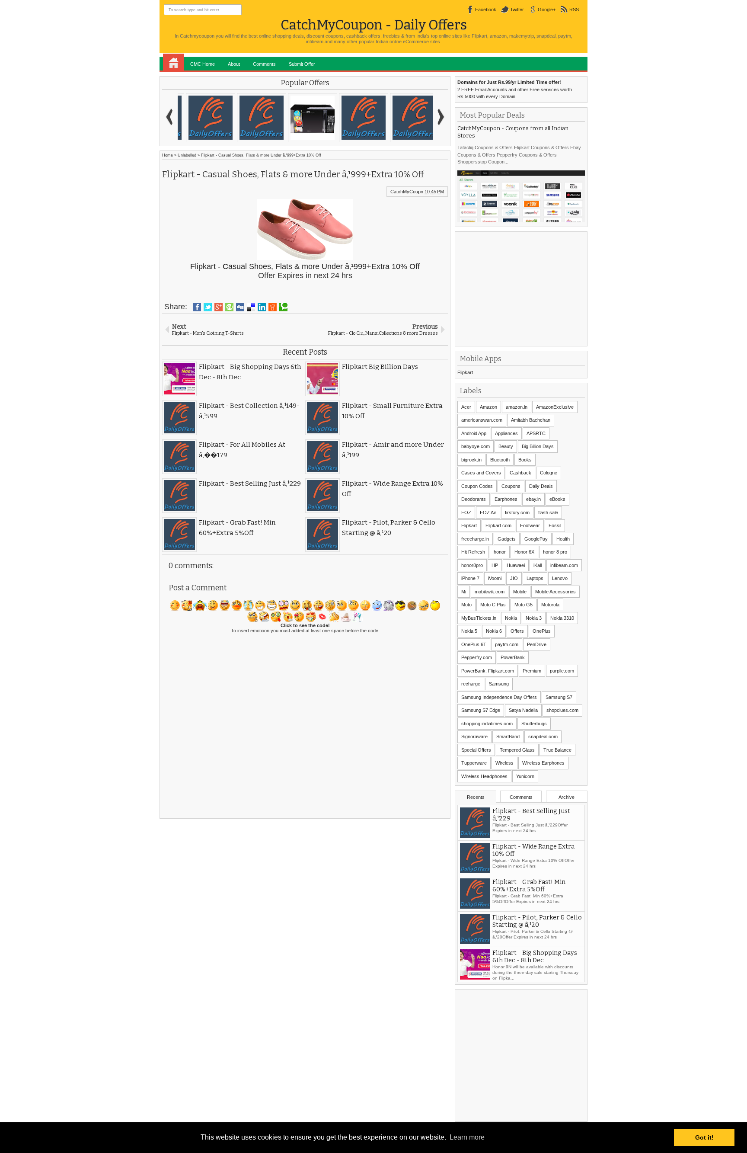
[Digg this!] (240, 307)
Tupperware (474, 762)
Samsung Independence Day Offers (499, 697)
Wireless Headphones (484, 776)
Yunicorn (525, 776)
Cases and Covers (481, 472)
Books (525, 459)
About (234, 64)
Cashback (520, 472)
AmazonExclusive (555, 407)
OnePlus (542, 631)
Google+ (546, 9)
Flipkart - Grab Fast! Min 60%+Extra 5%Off (528, 886)
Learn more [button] (467, 1137)
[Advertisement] (522, 288)
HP (495, 565)
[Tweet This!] (208, 307)
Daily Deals (541, 486)
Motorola (550, 604)
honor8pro (472, 565)
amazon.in (516, 407)
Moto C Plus (493, 604)
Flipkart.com (498, 525)
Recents (476, 797)
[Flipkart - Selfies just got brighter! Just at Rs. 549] (254, 117)
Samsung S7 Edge (480, 710)
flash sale (548, 512)
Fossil (555, 525)
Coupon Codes (477, 486)
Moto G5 (523, 604)
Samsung (499, 683)
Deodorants (473, 499)
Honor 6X (524, 551)
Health (563, 538)
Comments (264, 64)
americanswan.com (481, 420)
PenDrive (536, 644)
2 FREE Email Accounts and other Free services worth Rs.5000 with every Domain (514, 89)
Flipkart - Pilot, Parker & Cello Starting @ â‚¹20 (537, 922)
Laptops (535, 578)
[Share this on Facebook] (197, 307)
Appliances (506, 433)
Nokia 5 (469, 631)
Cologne (548, 472)
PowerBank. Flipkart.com (487, 670)
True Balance (557, 750)
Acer (466, 407)
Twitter (517, 9)
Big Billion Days (538, 446)
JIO (514, 578)
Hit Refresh (473, 551)
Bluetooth (500, 459)
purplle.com (562, 670)
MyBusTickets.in (478, 618)
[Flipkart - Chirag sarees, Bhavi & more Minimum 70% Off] (305, 117)
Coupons (510, 486)
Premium (532, 670)
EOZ (466, 512)
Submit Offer (302, 64)
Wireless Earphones (543, 762)
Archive (567, 797)
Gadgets (507, 538)
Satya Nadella (523, 710)
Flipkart (465, 372)
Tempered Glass (517, 750)
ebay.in (533, 499)
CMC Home (202, 64)
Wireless (504, 762)
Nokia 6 (494, 631)
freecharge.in (475, 538)
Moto (466, 604)
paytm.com (506, 644)
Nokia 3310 (562, 618)
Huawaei (516, 565)
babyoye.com (475, 446)
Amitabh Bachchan (530, 420)
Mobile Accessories (555, 591)
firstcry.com (517, 512)
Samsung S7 (559, 697)
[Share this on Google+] (218, 307)
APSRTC (536, 433)
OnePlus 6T (473, 644)
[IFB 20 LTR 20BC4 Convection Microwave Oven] (203, 117)
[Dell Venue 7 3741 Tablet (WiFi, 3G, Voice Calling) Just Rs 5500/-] (356, 117)
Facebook (485, 9)
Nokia (511, 618)
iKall (537, 565)
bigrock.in (471, 459)
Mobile (520, 591)
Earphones (506, 499)
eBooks (557, 499)
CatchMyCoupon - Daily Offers (374, 25)
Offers (517, 631)
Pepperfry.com (476, 657)
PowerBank (513, 657)
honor (500, 551)
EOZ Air (488, 512)
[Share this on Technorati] (283, 307)
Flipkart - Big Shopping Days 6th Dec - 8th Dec (534, 957)
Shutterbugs (534, 723)
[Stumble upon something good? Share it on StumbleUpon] (229, 307)
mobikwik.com (489, 591)
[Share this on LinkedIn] (262, 307)
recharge (470, 683)
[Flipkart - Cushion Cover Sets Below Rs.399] (407, 117)
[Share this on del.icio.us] (251, 307)
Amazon (488, 407)
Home (173, 62)
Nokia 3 (534, 618)
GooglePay (536, 538)
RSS (574, 9)
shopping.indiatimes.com (487, 723)
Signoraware (474, 736)
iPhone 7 (470, 578)
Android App (473, 433)
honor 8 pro (555, 551)
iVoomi (494, 578)
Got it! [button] (704, 1137)
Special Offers (476, 750)
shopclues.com (562, 710)
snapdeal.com (543, 736)
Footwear (530, 525)
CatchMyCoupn (406, 191)
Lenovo (560, 578)
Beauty (505, 446)
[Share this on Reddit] (272, 307)
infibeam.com (564, 565)
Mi (463, 591)
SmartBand (508, 736)
